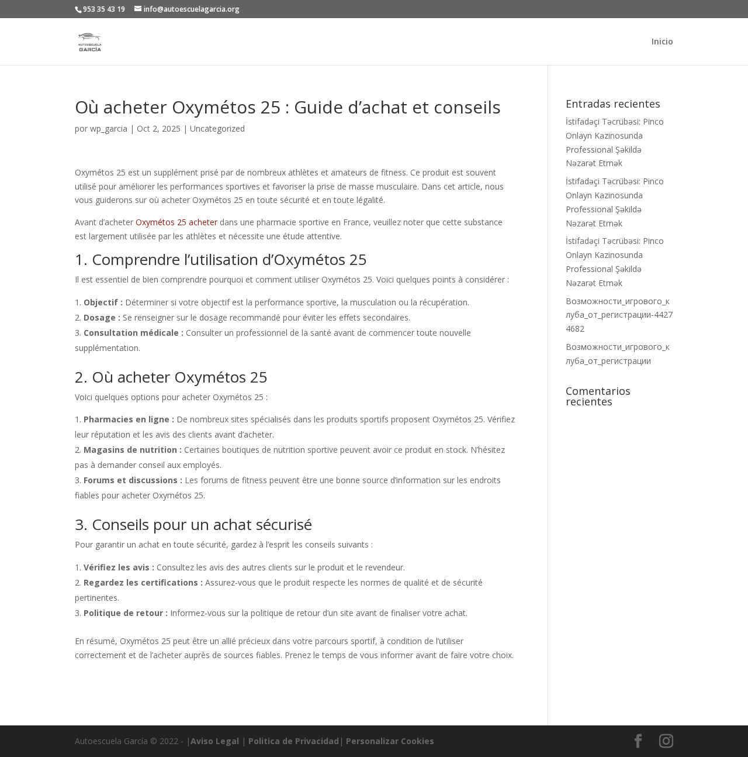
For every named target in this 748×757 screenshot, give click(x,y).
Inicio (662, 42)
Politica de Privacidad (293, 740)
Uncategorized (217, 128)
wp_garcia (108, 128)
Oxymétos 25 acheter (176, 222)
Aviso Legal (215, 740)
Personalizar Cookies (390, 740)
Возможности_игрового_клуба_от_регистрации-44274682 (619, 315)
